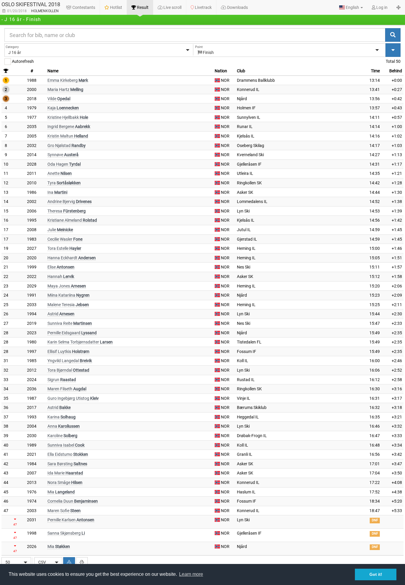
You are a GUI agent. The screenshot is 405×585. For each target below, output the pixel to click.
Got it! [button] (375, 574)
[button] (351, 7)
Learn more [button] (191, 574)
